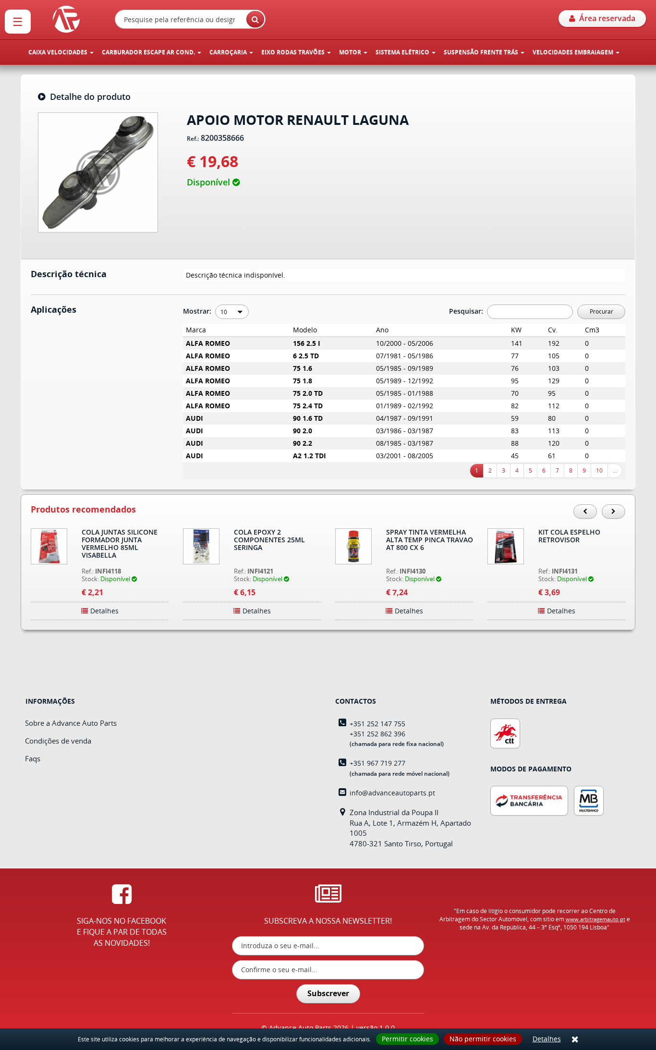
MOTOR (351, 52)
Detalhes (547, 1038)
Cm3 (592, 329)
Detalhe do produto (88, 97)
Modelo (305, 329)
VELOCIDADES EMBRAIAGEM (574, 52)
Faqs (32, 758)
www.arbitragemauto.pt (595, 919)
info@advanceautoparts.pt (392, 792)
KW (516, 329)
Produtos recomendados (83, 509)
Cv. (553, 329)
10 (599, 470)
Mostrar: (198, 311)
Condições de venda (58, 740)
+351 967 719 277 (377, 763)
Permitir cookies (407, 1038)
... (615, 470)
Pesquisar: (467, 311)
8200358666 (222, 138)
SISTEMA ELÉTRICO (403, 52)
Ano (382, 329)
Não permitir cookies (482, 1038)
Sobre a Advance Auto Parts (71, 723)
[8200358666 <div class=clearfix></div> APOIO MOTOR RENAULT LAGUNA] (98, 171)
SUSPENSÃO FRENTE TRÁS (482, 52)
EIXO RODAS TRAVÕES (293, 52)
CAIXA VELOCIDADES (58, 52)
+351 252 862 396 (377, 733)
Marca (196, 329)
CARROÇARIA (228, 52)
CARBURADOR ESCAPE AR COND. (149, 52)
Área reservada (605, 18)
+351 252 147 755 (377, 723)
